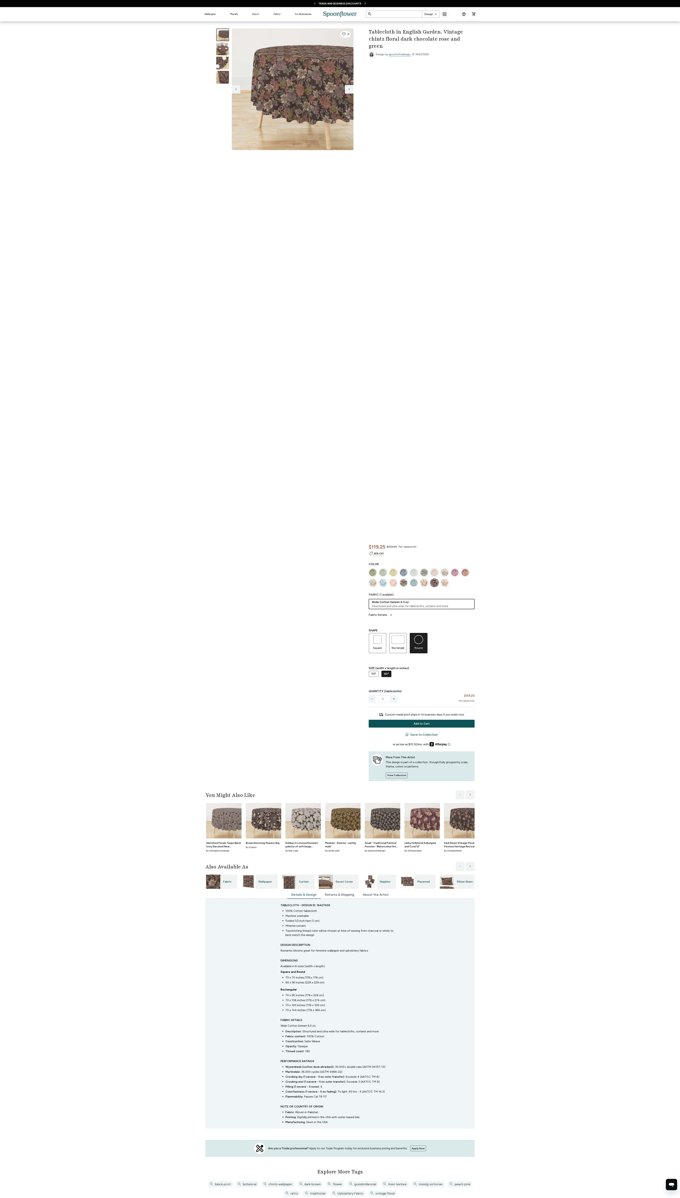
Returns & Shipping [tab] (339, 895)
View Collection (396, 775)
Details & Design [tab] (303, 895)
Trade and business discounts (339, 3)
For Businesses (303, 14)
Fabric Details (381, 615)
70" (373, 673)
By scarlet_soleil (332, 850)
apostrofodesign (399, 54)
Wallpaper (210, 14)
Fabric (277, 14)
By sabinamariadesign (375, 850)
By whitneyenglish (413, 850)
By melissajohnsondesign (218, 850)
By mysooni (251, 847)
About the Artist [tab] (376, 895)
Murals (234, 14)
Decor (255, 14)
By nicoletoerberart (453, 850)
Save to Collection (421, 735)
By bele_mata (291, 850)
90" (386, 673)
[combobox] (431, 14)
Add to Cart (422, 723)
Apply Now (418, 1148)
